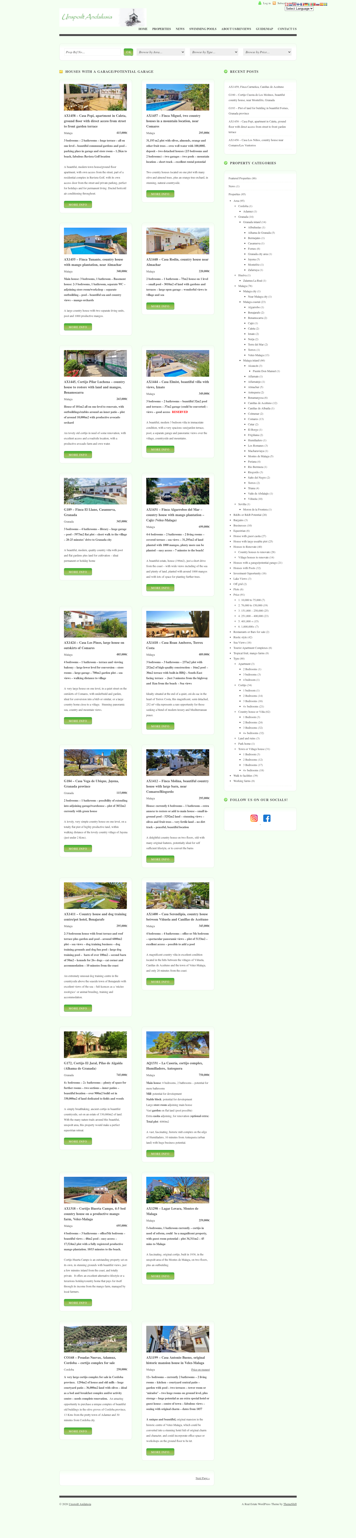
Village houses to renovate (253, 557)
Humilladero (255, 440)
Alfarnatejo (254, 381)
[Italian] (310, 4)
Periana (252, 461)
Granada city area (258, 254)
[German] (306, 4)
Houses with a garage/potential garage (255, 562)
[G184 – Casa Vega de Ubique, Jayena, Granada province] (95, 777)
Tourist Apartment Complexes (250, 648)
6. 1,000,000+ (246, 626)
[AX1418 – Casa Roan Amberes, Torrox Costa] (177, 639)
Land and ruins (246, 738)
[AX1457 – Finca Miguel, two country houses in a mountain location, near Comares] (177, 112)
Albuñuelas (254, 227)
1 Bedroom (249, 717)
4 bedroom (249, 680)
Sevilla (242, 504)
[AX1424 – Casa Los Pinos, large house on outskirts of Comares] (95, 639)
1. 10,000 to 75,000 (249, 600)
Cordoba (243, 206)
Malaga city (249, 291)
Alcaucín (253, 366)
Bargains (238, 520)
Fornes (252, 248)
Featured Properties (240, 178)
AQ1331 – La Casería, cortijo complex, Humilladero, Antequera (174, 1065)
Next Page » (203, 1478)
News (180, 29)
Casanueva (254, 243)
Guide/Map (264, 29)
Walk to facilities (242, 775)
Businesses (239, 525)
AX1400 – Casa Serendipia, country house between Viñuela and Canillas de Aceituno (177, 916)
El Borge (253, 429)
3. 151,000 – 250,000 (250, 610)
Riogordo (253, 472)
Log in (267, 3)
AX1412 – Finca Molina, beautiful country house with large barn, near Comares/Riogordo (177, 786)
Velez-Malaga (256, 355)
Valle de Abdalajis (258, 493)
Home (143, 29)
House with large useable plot (250, 541)
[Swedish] (325, 4)
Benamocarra (255, 318)
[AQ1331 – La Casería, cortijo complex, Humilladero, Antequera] (177, 1059)
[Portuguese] (314, 4)
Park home (244, 743)
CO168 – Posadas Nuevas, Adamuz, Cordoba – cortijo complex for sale (90, 1360)
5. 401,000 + (245, 621)
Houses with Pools (244, 568)
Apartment (244, 664)
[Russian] (318, 4)
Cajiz (251, 323)
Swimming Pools (203, 29)
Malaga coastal (251, 302)
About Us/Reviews (236, 29)
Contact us (287, 29)
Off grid (238, 584)
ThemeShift (290, 1504)
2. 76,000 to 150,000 (250, 605)
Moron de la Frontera (255, 509)
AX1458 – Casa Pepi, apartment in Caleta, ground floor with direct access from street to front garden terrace (95, 121)
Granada (243, 216)
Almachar (253, 387)
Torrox (252, 350)
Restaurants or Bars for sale (249, 632)
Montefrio (254, 264)
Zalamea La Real (252, 280)
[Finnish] (298, 4)
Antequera (254, 392)
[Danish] (287, 4)
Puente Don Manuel (264, 371)
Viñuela (252, 499)
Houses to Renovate (244, 546)
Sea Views (239, 642)
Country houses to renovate (254, 552)
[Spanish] (322, 4)
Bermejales (254, 238)
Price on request (200, 1369)
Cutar (251, 424)
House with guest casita (247, 536)
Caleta (251, 328)
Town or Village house (251, 749)
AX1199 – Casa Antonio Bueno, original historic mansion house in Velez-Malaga (175, 1360)
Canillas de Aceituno (260, 403)
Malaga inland (251, 360)
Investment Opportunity (247, 573)
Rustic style (240, 637)
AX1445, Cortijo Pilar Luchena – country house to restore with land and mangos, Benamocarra (94, 387)
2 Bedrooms (250, 669)
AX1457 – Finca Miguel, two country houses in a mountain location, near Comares (173, 121)
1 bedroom (249, 690)
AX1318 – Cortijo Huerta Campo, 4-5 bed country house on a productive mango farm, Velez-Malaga (95, 1214)
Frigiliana (253, 435)
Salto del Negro (257, 477)
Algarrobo (254, 307)
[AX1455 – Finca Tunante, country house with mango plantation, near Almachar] (95, 255)
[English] (294, 4)
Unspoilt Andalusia (80, 1504)
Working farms (242, 781)
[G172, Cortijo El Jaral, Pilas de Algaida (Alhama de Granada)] (95, 1059)
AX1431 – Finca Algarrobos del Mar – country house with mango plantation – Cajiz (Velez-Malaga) (175, 515)
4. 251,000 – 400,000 (250, 616)
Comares (253, 419)
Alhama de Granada (259, 232)
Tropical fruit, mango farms (249, 653)
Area (236, 201)
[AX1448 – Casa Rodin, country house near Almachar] (177, 255)
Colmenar (253, 413)
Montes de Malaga (258, 456)
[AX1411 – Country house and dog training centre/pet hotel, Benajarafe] (95, 910)
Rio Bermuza (255, 467)
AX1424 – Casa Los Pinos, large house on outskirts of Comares (94, 645)
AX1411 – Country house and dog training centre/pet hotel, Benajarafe (95, 916)
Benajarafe (254, 312)
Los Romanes (256, 445)
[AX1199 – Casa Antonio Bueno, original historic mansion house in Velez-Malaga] (177, 1354)
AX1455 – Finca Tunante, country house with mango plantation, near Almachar (93, 262)
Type (236, 658)
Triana (251, 488)
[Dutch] (291, 4)
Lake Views (240, 578)
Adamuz (248, 211)
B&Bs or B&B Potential (247, 515)
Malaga (242, 286)
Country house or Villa (251, 711)
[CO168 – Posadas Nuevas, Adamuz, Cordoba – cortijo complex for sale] (95, 1354)
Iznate (251, 334)
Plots (236, 589)
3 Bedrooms (250, 701)
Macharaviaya (256, 451)
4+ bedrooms (250, 706)
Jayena (252, 259)
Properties (161, 29)
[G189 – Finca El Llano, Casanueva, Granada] (95, 506)
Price (236, 594)
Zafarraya (253, 270)
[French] (302, 4)
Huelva (242, 275)
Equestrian (239, 531)
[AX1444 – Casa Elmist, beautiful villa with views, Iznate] (177, 378)
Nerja (251, 339)
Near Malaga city (258, 296)
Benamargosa (255, 397)
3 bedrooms (250, 674)
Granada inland (252, 222)
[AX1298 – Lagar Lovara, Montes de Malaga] (177, 1205)
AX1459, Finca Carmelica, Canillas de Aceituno (256, 87)
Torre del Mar (256, 344)
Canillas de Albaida (259, 408)
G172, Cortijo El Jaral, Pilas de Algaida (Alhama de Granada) (93, 1065)
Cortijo (242, 685)
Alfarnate (253, 376)
